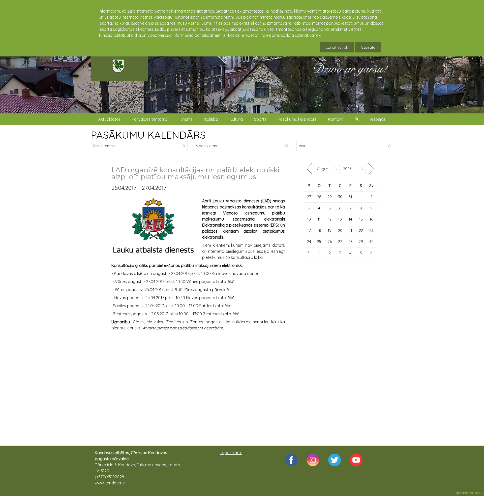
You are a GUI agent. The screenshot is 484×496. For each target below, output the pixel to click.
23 (371, 230)
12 (329, 219)
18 (319, 230)
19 (329, 230)
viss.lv (478, 493)
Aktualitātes (109, 119)
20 (340, 230)
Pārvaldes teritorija (149, 119)
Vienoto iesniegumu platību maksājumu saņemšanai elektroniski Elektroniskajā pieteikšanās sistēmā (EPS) (243, 219)
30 (340, 196)
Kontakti (336, 119)
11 (319, 219)
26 (330, 241)
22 (361, 230)
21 (350, 230)
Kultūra (236, 119)
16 (371, 219)
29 (329, 196)
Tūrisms (186, 119)
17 (309, 230)
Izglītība (211, 119)
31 (350, 196)
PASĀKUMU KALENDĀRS (148, 135)
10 (309, 219)
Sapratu (368, 47)
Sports (260, 119)
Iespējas (378, 119)
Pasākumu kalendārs (297, 119)
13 (340, 219)
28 (319, 196)
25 (319, 241)
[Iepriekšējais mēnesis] (309, 168)
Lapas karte (231, 452)
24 (309, 241)
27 (309, 196)
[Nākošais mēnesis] (371, 168)
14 (350, 219)
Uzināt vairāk (337, 47)
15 (361, 219)
